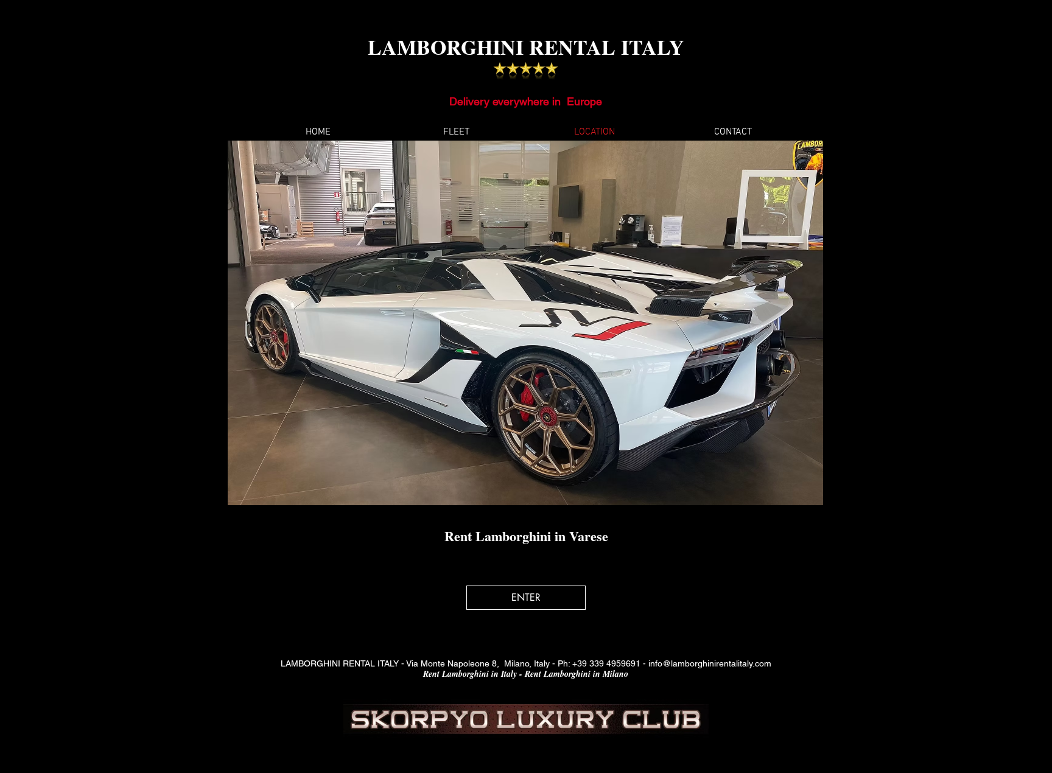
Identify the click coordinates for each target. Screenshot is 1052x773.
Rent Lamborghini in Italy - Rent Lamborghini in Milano (525, 674)
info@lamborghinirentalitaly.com (709, 663)
